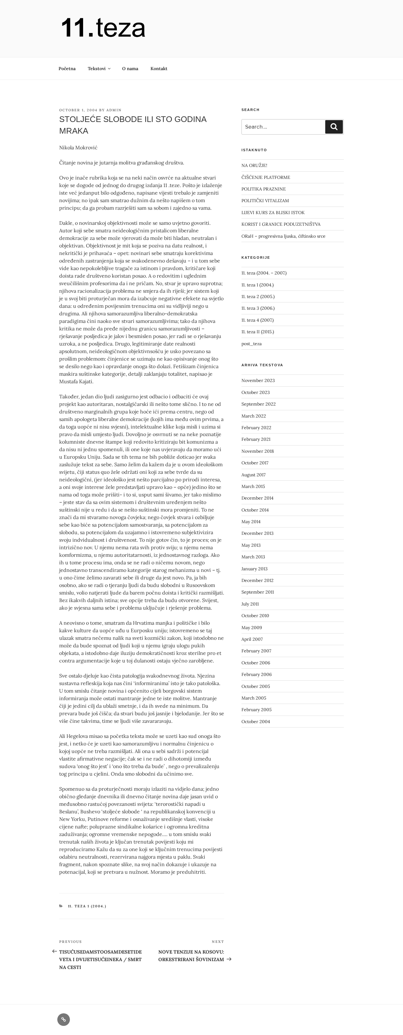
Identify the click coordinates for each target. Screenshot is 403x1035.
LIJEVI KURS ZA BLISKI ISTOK (273, 212)
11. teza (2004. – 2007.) (264, 273)
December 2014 (257, 498)
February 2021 (255, 439)
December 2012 (257, 580)
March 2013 (253, 557)
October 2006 (255, 663)
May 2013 (251, 545)
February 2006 (256, 674)
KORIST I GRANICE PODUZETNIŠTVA (281, 224)
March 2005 (253, 698)
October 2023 (255, 392)
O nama (130, 68)
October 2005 (255, 686)
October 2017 (254, 463)
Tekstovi (96, 68)
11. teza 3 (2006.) (258, 308)
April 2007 (252, 639)
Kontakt (158, 68)
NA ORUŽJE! (254, 165)
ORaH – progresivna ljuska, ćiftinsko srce (283, 236)
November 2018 (257, 451)
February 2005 (256, 709)
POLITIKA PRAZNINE (263, 189)
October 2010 (255, 615)
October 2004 (255, 721)
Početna (67, 68)
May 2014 (251, 521)
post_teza (251, 343)
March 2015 (253, 486)
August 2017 (253, 475)
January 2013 (254, 569)
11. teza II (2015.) (257, 332)
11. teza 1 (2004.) (87, 906)
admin (114, 110)
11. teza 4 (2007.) (257, 320)
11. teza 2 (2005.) (258, 296)
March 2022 (253, 416)
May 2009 (251, 627)
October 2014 (255, 510)
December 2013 (257, 533)
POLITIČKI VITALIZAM (265, 200)
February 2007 (256, 651)
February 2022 (256, 427)
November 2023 (258, 380)
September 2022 (258, 404)
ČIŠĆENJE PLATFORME (265, 177)
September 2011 (257, 592)
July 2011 (250, 604)
